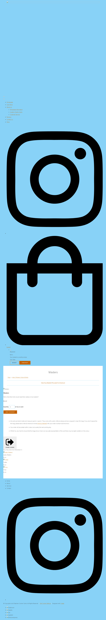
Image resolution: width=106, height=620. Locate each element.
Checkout (25, 362)
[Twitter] (5, 460)
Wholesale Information (16, 109)
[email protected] (42, 423)
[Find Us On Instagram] (55, 600)
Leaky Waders (7, 455)
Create (62, 603)
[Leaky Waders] (8, 452)
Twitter (5, 462)
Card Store (10, 104)
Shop (9, 377)
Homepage (10, 102)
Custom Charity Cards (16, 112)
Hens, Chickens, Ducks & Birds (20, 377)
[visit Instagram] (55, 233)
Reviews (9, 117)
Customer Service (15, 114)
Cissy (4, 470)
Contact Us (10, 119)
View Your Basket (46, 383)
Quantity (5, 407)
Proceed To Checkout (58, 383)
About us (9, 107)
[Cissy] (5, 467)
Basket (14, 362)
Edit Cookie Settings (45, 603)
